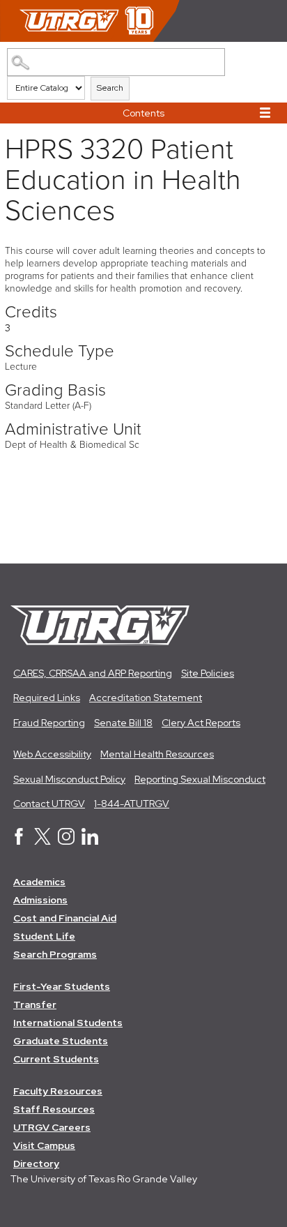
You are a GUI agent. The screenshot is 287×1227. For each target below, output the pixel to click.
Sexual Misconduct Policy (69, 779)
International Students (68, 1022)
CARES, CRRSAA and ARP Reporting (92, 673)
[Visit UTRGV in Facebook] (18, 841)
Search (110, 87)
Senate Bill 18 (123, 722)
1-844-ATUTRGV (131, 803)
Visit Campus (44, 1145)
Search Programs (55, 954)
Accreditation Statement (145, 697)
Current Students (56, 1058)
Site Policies (207, 673)
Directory (36, 1163)
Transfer (34, 1004)
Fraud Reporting (49, 722)
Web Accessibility (52, 754)
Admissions (40, 899)
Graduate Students (60, 1040)
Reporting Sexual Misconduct (199, 779)
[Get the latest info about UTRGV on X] (42, 841)
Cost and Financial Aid (64, 917)
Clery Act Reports (201, 722)
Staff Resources (54, 1109)
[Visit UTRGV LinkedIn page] (90, 841)
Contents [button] (143, 113)
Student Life (44, 936)
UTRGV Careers (52, 1127)
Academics (39, 881)
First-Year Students (61, 986)
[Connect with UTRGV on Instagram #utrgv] (66, 841)
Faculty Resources (57, 1090)
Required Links (46, 697)
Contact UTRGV (49, 803)
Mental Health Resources (157, 754)
